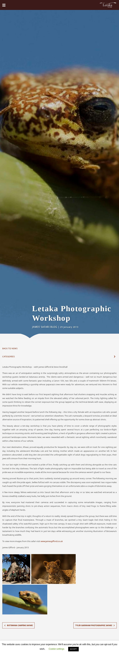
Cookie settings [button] (56, 648)
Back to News (10, 348)
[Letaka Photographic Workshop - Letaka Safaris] (108, 5)
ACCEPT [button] (73, 649)
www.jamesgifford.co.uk (52, 541)
